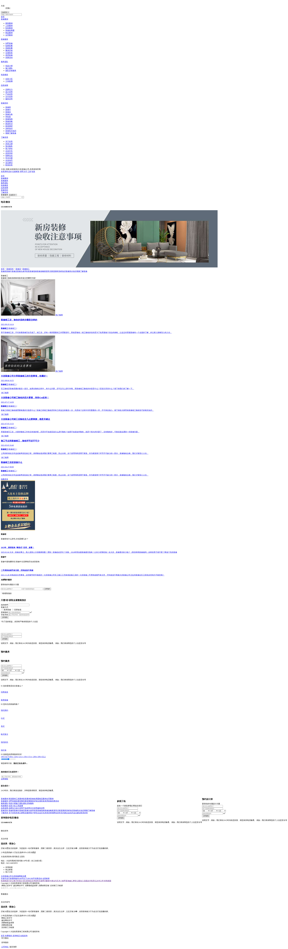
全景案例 (9, 35)
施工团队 (9, 68)
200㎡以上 (42, 757)
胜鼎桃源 (4, 881)
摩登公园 (76, 881)
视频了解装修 (10, 133)
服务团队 (4, 62)
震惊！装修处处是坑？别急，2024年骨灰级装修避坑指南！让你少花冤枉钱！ (78, 552)
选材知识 (9, 128)
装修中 (8, 110)
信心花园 (83, 881)
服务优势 (9, 99)
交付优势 (9, 97)
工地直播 (9, 81)
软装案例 (9, 28)
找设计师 (9, 66)
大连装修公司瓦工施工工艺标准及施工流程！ (62, 575)
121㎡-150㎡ (23, 757)
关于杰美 (9, 141)
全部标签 (46, 878)
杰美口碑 (9, 144)
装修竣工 (26, 269)
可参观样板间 (13, 878)
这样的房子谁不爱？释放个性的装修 (162, 552)
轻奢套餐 (9, 46)
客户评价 (9, 148)
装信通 (23, 876)
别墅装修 (9, 43)
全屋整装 (15, 171)
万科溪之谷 (19, 881)
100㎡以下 (5, 757)
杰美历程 (9, 153)
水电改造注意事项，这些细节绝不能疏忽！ (27, 575)
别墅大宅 (23, 171)
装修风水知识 (10, 131)
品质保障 (4, 85)
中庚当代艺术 (55, 881)
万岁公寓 (11, 881)
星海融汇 (69, 881)
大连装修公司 (6, 876)
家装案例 (9, 23)
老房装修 (9, 55)
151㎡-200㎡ (33, 757)
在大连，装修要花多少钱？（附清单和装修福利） (128, 552)
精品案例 (9, 33)
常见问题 (9, 158)
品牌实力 (9, 89)
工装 (29, 171)
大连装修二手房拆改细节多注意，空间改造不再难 (99, 575)
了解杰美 (4, 137)
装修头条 (9, 114)
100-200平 (31, 878)
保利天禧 (38, 881)
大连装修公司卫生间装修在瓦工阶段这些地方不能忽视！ (141, 575)
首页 (2, 17)
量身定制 (9, 50)
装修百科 (4, 103)
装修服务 (4, 39)
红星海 (27, 881)
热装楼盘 (4, 75)
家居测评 (9, 126)
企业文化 (9, 151)
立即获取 (5, 617)
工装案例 (9, 26)
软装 (33, 171)
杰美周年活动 (6, 171)
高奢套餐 (9, 48)
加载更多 (4, 479)
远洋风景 (90, 881)
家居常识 (9, 124)
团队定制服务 (10, 70)
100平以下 (23, 878)
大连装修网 (16, 876)
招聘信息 (9, 156)
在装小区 (9, 79)
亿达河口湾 (99, 881)
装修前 (8, 107)
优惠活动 (9, 57)
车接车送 (4, 878)
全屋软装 (9, 53)
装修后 (8, 112)
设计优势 (9, 92)
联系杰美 (9, 165)
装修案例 (4, 19)
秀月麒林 (46, 881)
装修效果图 (9, 30)
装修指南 (9, 119)
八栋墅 (63, 881)
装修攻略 (9, 121)
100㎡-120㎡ (14, 757)
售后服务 (9, 146)
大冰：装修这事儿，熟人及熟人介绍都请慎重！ (28, 552)
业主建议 (9, 163)
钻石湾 (32, 881)
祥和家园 (107, 881)
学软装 (8, 117)
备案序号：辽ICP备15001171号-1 (14, 888)
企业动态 (9, 160)
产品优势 (9, 94)
